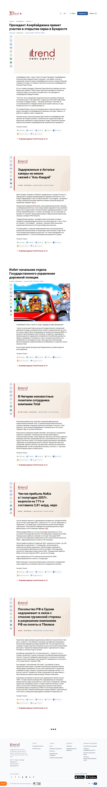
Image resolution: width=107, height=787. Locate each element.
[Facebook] (15, 777)
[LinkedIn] (29, 777)
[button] (11, 36)
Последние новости (37, 746)
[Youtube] (22, 777)
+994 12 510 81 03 (14, 763)
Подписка (69, 746)
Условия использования (90, 746)
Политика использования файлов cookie (89, 758)
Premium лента (36, 748)
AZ (92, 783)
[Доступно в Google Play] (91, 777)
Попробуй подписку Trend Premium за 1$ (32, 139)
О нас (50, 746)
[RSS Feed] (33, 777)
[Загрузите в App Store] (80, 777)
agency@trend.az (14, 765)
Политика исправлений (55, 757)
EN (89, 783)
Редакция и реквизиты (55, 748)
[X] (18, 777)
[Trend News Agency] (14, 745)
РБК (25, 429)
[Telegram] (26, 777)
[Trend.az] (15, 13)
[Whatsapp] (11, 777)
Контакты (52, 751)
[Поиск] (60, 13)
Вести (34, 202)
